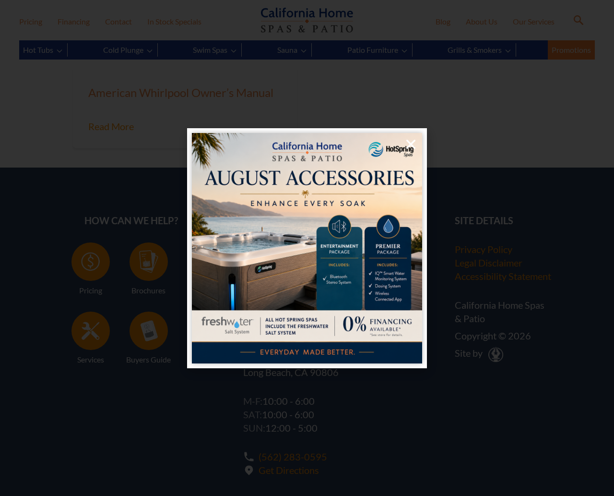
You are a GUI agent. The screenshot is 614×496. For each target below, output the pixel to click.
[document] (307, 248)
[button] (410, 144)
